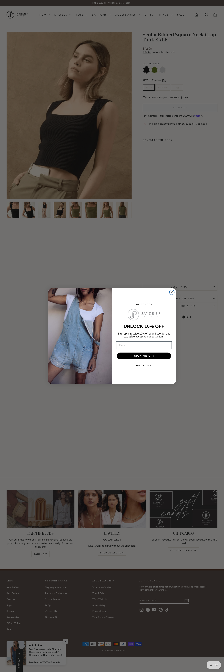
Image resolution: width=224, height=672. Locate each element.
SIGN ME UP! (144, 355)
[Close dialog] (171, 292)
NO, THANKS (144, 365)
